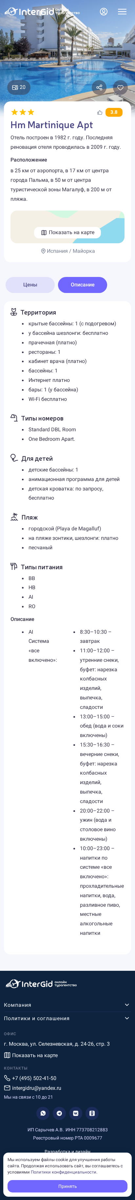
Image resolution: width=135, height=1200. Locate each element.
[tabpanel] (67, 627)
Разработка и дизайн (67, 1151)
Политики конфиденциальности (63, 1172)
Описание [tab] (83, 285)
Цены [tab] (30, 285)
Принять (67, 1186)
